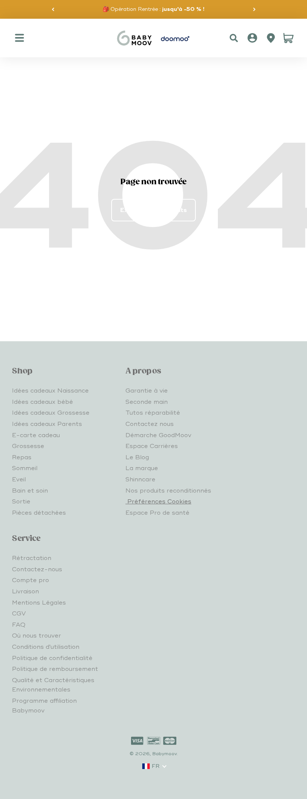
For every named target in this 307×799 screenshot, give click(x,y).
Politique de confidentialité (52, 658)
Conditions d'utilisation (45, 647)
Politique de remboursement (55, 669)
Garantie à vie (146, 390)
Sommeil (24, 468)
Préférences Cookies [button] (158, 501)
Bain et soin (30, 490)
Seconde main (146, 402)
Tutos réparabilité (152, 413)
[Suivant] (254, 9)
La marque (141, 468)
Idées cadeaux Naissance (50, 390)
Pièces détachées (39, 513)
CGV (19, 613)
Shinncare (140, 479)
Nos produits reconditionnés (168, 490)
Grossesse (28, 446)
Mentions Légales (39, 602)
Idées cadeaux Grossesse (50, 413)
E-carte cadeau (36, 435)
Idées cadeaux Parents (47, 424)
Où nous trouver (36, 635)
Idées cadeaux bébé (42, 402)
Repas (21, 457)
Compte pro (30, 580)
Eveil (19, 479)
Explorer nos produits (153, 210)
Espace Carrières (151, 446)
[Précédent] (53, 9)
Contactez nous (149, 424)
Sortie (21, 501)
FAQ (18, 625)
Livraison (25, 591)
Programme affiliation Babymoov (44, 705)
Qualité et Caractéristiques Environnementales (53, 685)
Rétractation (31, 558)
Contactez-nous (37, 569)
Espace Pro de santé (157, 513)
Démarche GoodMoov (158, 435)
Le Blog (137, 457)
